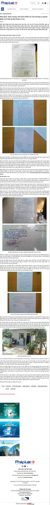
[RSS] (27, 466)
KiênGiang (33, 386)
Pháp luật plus (26, 386)
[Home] (2, 9)
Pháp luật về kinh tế (24, 9)
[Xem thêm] (48, 9)
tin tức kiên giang (16, 386)
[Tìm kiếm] (38, 3)
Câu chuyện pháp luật (5, 13)
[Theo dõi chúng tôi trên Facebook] (43, 3)
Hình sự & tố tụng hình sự (37, 9)
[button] (48, 3)
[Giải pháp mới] (30, 503)
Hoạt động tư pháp (11, 9)
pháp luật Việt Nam (42, 386)
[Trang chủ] (25, 462)
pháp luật (13, 389)
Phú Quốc (8, 386)
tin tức (7, 389)
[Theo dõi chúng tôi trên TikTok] (45, 3)
